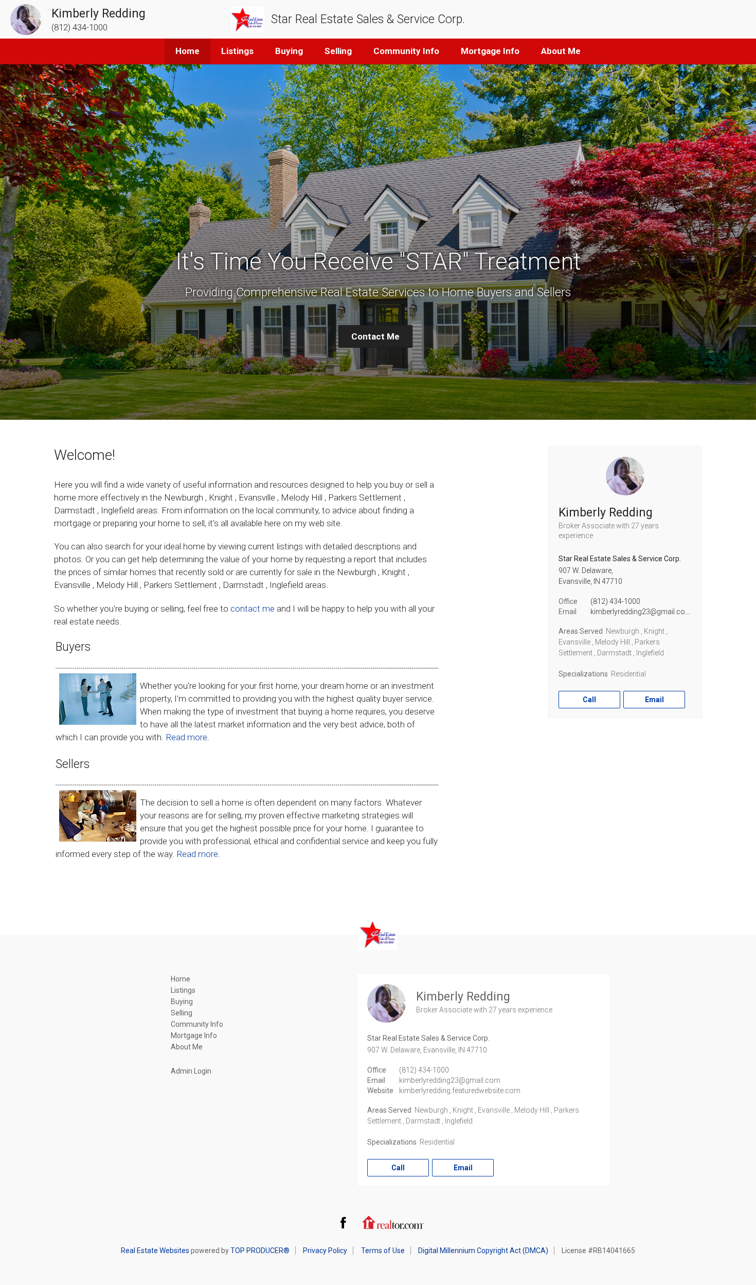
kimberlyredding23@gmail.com (641, 612)
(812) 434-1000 (615, 601)
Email (654, 699)
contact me (252, 608)
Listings (237, 51)
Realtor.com (393, 1222)
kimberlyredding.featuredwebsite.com (459, 1090)
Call (589, 699)
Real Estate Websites (155, 1250)
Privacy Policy (325, 1250)
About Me (561, 51)
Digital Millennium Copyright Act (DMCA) (483, 1250)
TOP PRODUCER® (260, 1250)
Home (187, 51)
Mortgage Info (490, 51)
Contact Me (375, 336)
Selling (338, 51)
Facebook (343, 1222)
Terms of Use (383, 1250)
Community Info (406, 51)
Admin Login (191, 1071)
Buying (289, 51)
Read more (186, 737)
